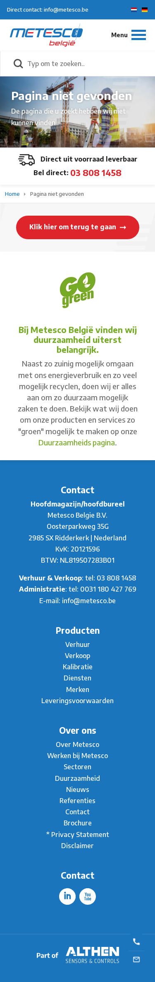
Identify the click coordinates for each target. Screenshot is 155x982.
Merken (77, 689)
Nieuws (77, 789)
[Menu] (128, 35)
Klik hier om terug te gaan (73, 227)
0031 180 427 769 (108, 589)
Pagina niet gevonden (57, 193)
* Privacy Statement (77, 834)
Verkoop (77, 655)
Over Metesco (77, 744)
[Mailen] (136, 958)
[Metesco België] (46, 35)
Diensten (77, 678)
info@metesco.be (89, 601)
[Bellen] (136, 941)
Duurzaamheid (77, 778)
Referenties (77, 801)
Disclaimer (77, 846)
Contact (77, 812)
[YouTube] (87, 896)
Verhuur (77, 644)
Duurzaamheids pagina (76, 442)
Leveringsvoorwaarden (77, 701)
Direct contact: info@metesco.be (47, 9)
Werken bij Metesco (77, 755)
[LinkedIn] (67, 896)
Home (13, 193)
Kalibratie (78, 667)
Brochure (78, 823)
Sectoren (77, 767)
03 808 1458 (96, 172)
